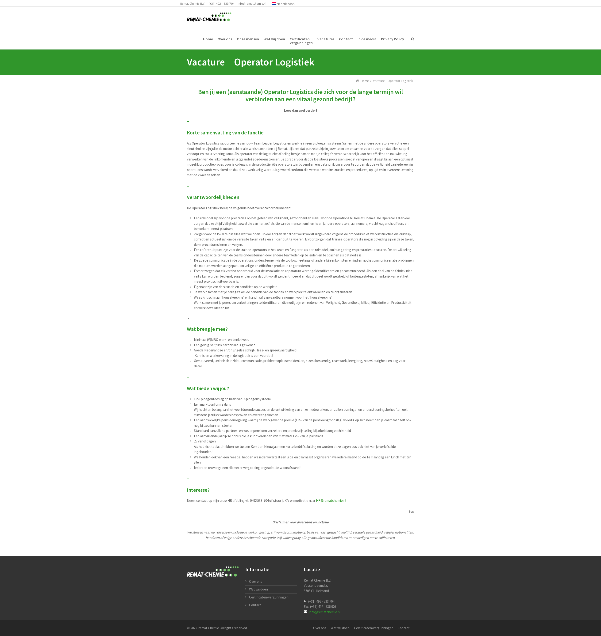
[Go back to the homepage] (209, 17)
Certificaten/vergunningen (269, 597)
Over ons (255, 581)
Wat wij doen (258, 589)
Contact (255, 605)
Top (411, 511)
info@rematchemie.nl (252, 4)
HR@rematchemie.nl (331, 500)
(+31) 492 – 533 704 (221, 4)
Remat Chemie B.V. (192, 4)
